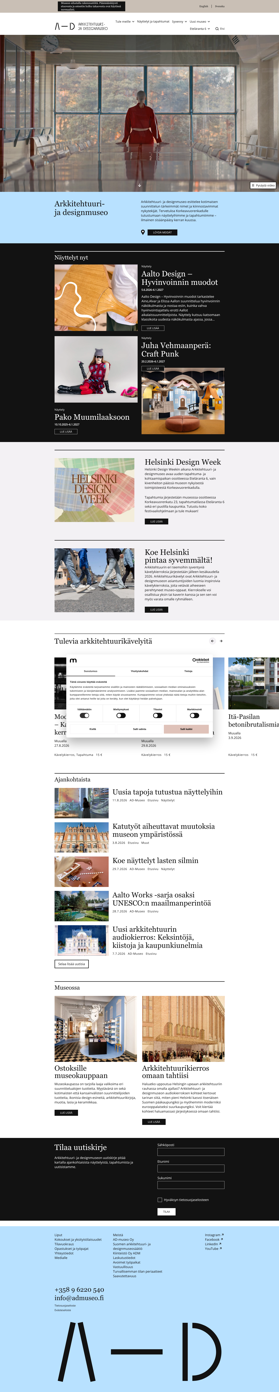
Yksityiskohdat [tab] (139, 671)
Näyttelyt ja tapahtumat (153, 21)
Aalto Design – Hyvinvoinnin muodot (181, 278)
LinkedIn (211, 1244)
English (203, 6)
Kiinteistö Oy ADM (126, 1253)
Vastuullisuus (123, 1267)
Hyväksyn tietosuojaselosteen (186, 1200)
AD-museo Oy (123, 1239)
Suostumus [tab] (90, 671)
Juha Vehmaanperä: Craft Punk (176, 349)
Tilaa (166, 1212)
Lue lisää (153, 328)
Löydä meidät (162, 232)
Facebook (212, 1239)
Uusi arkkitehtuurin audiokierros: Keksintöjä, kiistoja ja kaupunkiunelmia (158, 937)
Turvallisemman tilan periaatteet (137, 1271)
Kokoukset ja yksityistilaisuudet (78, 1239)
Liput (58, 1235)
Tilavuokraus (64, 1244)
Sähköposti (165, 1145)
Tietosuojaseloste (65, 1305)
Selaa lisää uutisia (71, 964)
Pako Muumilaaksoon (92, 417)
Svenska (220, 6)
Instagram (212, 1235)
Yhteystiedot (64, 1253)
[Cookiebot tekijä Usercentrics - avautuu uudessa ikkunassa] (195, 660)
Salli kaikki (186, 729)
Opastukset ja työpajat (72, 1248)
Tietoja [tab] (188, 671)
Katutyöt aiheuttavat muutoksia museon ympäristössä (164, 830)
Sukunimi (164, 1178)
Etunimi (163, 1161)
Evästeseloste (63, 1310)
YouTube (211, 1248)
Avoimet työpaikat (126, 1262)
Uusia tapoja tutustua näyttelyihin (168, 792)
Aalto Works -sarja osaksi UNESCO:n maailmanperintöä (162, 899)
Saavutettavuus (124, 1276)
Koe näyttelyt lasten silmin (156, 860)
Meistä (118, 1235)
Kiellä (93, 729)
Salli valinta (139, 729)
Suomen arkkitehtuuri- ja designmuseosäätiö (131, 1246)
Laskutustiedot (124, 1258)
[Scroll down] (140, 185)
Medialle (61, 1258)
